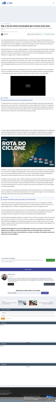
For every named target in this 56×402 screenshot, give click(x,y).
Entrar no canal (51, 260)
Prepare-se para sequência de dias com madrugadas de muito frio (17, 100)
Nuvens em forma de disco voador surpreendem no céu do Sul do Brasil (18, 199)
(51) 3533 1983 (2, 393)
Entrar (3, 318)
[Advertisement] (28, 399)
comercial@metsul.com (4, 394)
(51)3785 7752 (8, 393)
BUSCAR (46, 293)
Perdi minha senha (9, 318)
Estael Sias (6, 33)
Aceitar (49, 396)
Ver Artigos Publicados (50, 284)
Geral (2, 23)
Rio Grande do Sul (7, 23)
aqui (38, 228)
